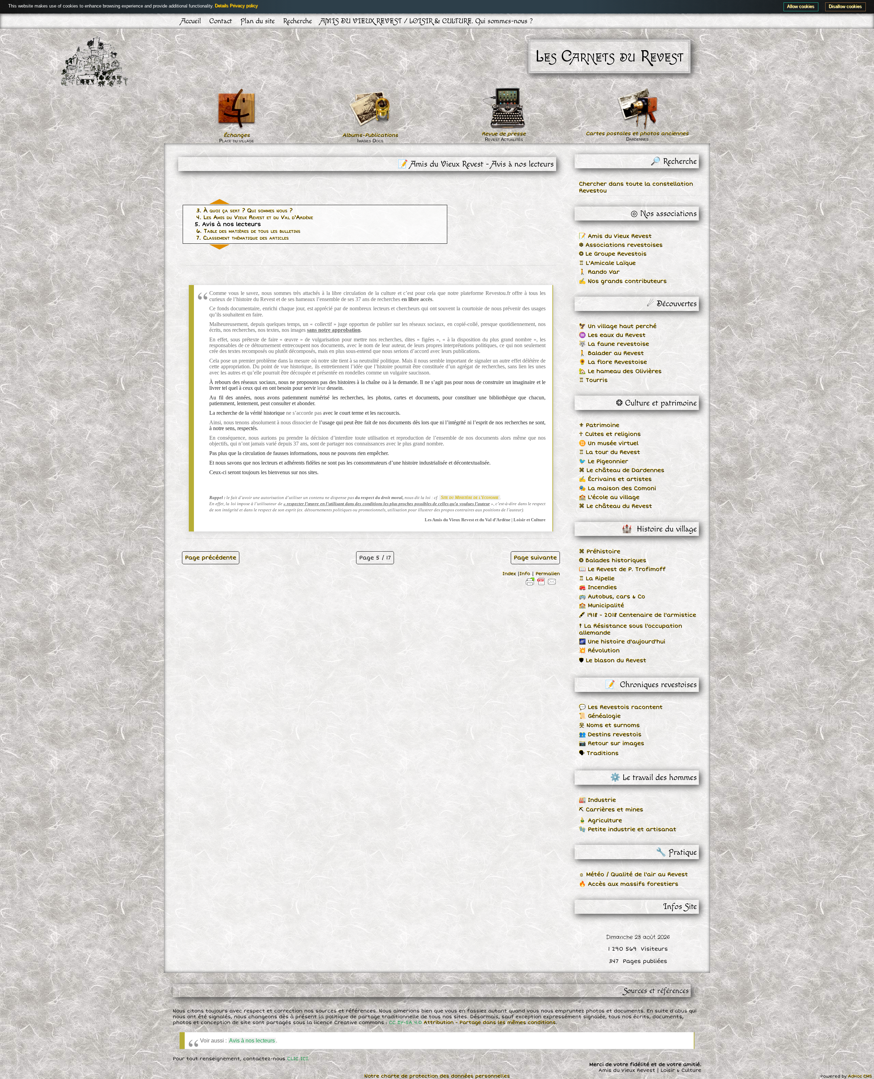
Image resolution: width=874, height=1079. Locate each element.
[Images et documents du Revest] (370, 129)
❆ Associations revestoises (621, 245)
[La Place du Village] (236, 129)
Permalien (548, 574)
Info (525, 574)
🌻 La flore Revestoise (613, 362)
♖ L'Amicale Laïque (607, 263)
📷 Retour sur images (611, 743)
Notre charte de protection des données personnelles (437, 1076)
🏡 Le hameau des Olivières (620, 371)
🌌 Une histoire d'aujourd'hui (622, 641)
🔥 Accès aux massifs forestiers (628, 884)
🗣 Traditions (599, 753)
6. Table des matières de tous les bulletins (248, 231)
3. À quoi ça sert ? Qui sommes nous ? (244, 210)
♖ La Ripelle (597, 578)
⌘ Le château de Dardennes (621, 470)
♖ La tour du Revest (609, 452)
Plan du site (257, 21)
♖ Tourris (593, 380)
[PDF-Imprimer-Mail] (541, 585)
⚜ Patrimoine (599, 425)
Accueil (191, 21)
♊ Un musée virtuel (608, 443)
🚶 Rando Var (599, 272)
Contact (220, 21)
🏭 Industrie (597, 800)
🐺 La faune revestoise (614, 344)
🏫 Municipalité (601, 605)
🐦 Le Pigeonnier (603, 461)
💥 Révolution (599, 650)
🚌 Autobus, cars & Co (612, 596)
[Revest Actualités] (504, 127)
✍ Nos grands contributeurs (623, 281)
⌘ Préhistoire (599, 551)
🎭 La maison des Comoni (617, 488)
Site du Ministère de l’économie (470, 497)
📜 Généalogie (600, 716)
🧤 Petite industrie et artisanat (627, 829)
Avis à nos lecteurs (252, 1040)
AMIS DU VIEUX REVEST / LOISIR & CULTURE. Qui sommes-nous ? (426, 21)
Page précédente (210, 557)
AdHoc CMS (860, 1076)
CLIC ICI (297, 1059)
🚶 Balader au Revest (611, 353)
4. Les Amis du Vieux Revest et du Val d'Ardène (254, 217)
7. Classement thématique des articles (242, 238)
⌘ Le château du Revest (615, 506)
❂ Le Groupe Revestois (613, 254)
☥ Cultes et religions (610, 434)
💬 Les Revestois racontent (621, 707)
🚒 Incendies (598, 587)
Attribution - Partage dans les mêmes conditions (490, 1022)
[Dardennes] (637, 109)
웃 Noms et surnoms (609, 725)
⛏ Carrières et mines (611, 809)
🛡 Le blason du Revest (612, 660)
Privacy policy (244, 6)
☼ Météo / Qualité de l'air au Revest (633, 874)
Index (509, 574)
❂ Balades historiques (612, 560)
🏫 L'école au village (609, 497)
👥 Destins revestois (610, 734)
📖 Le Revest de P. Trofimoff (622, 569)
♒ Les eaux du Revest (612, 335)
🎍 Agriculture (600, 820)
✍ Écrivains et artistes (615, 479)
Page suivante (535, 557)
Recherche (297, 21)
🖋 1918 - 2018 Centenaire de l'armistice (637, 615)
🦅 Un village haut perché (618, 326)
